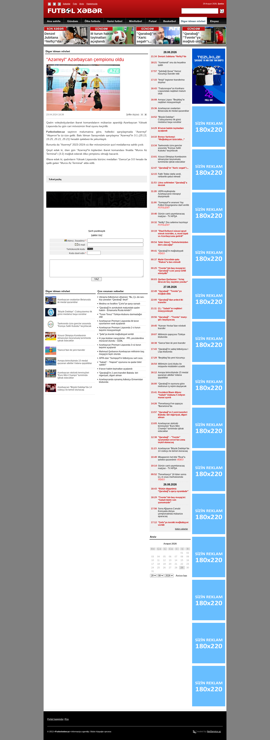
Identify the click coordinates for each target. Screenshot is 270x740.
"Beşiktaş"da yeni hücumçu (171, 357)
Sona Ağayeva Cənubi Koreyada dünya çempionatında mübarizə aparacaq (170, 512)
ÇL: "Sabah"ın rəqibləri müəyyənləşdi (170, 309)
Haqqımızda (92, 4)
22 (182, 564)
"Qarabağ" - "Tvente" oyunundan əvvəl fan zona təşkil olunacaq (171, 440)
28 (176, 567)
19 (164, 564)
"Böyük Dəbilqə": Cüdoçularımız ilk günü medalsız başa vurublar (74, 312)
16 (187, 560)
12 (164, 560)
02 (187, 553)
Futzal (152, 21)
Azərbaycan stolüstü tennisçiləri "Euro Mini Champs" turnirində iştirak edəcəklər (73, 375)
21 (176, 564)
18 (158, 564)
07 (176, 556)
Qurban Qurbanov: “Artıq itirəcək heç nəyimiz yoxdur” (173, 280)
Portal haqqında (55, 719)
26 (164, 567)
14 (176, 560)
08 (182, 556)
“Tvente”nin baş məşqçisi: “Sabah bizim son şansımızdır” (172, 500)
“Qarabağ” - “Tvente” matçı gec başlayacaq (172, 318)
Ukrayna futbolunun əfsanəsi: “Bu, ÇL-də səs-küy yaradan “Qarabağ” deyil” (121, 298)
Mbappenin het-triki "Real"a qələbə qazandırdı (171, 458)
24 (152, 567)
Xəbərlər (66, 4)
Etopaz (214, 21)
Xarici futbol (114, 21)
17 (152, 564)
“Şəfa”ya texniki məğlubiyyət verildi (116, 334)
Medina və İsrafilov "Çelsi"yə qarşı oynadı (119, 303)
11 (158, 560)
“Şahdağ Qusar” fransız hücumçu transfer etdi (169, 72)
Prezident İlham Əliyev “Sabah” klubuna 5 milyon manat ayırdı (171, 395)
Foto (75, 4)
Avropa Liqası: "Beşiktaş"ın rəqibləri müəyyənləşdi (171, 101)
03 (152, 556)
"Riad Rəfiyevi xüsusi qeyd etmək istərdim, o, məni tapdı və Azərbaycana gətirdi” (173, 233)
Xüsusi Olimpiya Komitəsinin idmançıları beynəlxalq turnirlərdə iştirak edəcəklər (74, 338)
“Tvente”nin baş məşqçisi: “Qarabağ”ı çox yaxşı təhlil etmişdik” (172, 271)
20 (170, 564)
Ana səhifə (53, 21)
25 (158, 567)
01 (182, 553)
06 (170, 556)
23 (187, 564)
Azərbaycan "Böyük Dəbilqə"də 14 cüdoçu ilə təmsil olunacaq (74, 388)
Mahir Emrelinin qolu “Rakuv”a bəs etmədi (169, 260)
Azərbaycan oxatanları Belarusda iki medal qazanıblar (74, 301)
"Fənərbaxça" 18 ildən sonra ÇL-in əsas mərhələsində (172, 475)
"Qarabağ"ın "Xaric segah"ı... (173, 168)
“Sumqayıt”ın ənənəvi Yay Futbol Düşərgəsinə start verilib (173, 203)
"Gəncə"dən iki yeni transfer (71, 350)
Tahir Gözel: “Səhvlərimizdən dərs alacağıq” (173, 243)
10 (152, 560)
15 (182, 560)
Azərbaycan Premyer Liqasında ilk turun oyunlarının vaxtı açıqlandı (119, 322)
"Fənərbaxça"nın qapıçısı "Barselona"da (170, 404)
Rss (67, 719)
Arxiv (81, 4)
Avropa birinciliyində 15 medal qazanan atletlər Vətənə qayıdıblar (74, 362)
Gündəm (72, 21)
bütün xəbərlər (181, 529)
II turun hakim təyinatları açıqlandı (115, 369)
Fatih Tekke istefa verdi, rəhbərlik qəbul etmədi (169, 175)
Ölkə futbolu (92, 21)
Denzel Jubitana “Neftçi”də (172, 56)
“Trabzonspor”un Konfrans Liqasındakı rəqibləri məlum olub (172, 91)
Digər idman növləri (193, 21)
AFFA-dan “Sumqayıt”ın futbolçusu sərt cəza (121, 358)
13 (170, 560)
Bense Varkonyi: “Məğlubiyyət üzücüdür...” (171, 138)
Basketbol (169, 21)
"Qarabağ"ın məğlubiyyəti (170, 251)
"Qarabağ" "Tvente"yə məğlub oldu (170, 292)
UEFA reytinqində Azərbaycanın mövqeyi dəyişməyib (169, 194)
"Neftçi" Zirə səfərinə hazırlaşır (173, 222)
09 (187, 556)
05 (164, 556)
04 (158, 556)
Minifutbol (135, 21)
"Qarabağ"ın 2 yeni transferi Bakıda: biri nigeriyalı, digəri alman (118, 374)
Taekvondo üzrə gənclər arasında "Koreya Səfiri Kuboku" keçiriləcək (74, 324)
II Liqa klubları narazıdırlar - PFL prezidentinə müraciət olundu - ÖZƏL (121, 339)
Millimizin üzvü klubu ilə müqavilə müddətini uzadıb (171, 365)
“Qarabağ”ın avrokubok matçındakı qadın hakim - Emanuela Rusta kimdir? (119, 309)
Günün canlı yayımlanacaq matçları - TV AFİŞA (171, 215)
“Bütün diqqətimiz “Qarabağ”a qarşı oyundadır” (173, 490)
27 (170, 567)
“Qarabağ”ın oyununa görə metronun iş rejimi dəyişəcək (172, 385)
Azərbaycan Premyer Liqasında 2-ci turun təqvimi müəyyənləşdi (119, 328)
